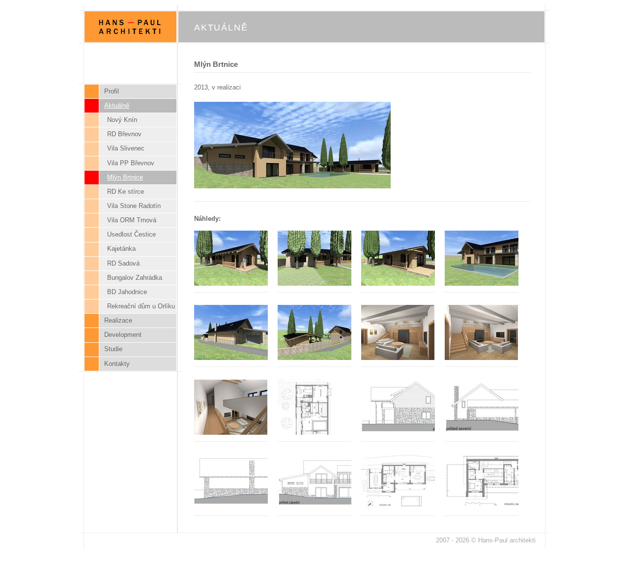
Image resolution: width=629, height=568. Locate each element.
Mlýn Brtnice (125, 177)
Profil (111, 91)
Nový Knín (122, 119)
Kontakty (117, 363)
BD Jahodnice (127, 292)
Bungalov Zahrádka (134, 277)
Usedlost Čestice (131, 234)
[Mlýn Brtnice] (297, 186)
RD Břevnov (124, 134)
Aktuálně (116, 105)
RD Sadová (123, 263)
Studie (113, 349)
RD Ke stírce (125, 191)
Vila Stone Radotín (134, 205)
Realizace (118, 320)
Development (123, 334)
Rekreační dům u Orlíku (141, 306)
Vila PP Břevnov (130, 163)
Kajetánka (121, 248)
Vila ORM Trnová (131, 220)
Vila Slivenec (125, 148)
